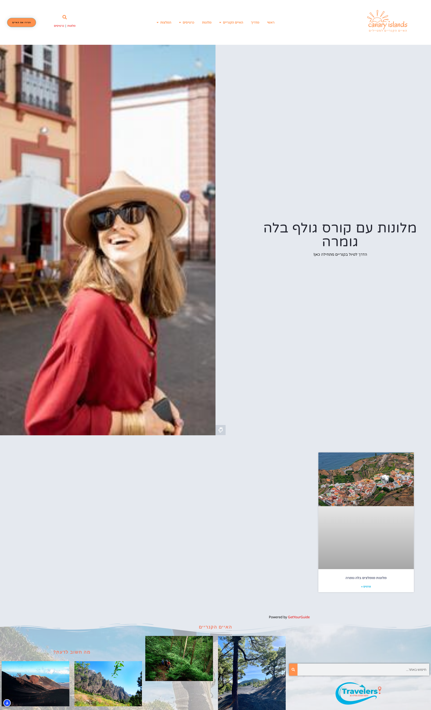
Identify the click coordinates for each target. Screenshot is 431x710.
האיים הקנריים (233, 22)
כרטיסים (188, 22)
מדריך (255, 22)
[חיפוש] (293, 670)
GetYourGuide (299, 617)
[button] (65, 17)
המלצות (165, 22)
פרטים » (366, 586)
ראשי (270, 22)
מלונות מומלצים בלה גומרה (366, 578)
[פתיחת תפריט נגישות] (7, 703)
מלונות (206, 22)
